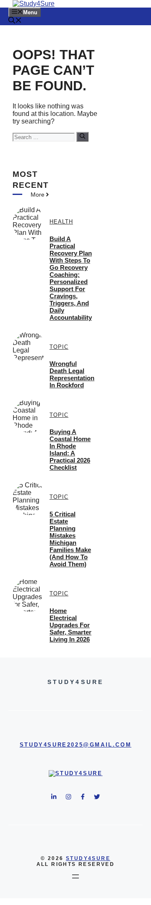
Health (61, 221)
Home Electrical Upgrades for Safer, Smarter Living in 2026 (70, 625)
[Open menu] (75, 876)
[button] (15, 21)
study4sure (88, 858)
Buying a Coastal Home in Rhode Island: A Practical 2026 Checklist (70, 449)
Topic (58, 347)
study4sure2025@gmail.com (75, 745)
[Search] (82, 136)
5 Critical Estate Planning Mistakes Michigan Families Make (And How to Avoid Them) (70, 539)
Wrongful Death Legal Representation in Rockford (71, 374)
